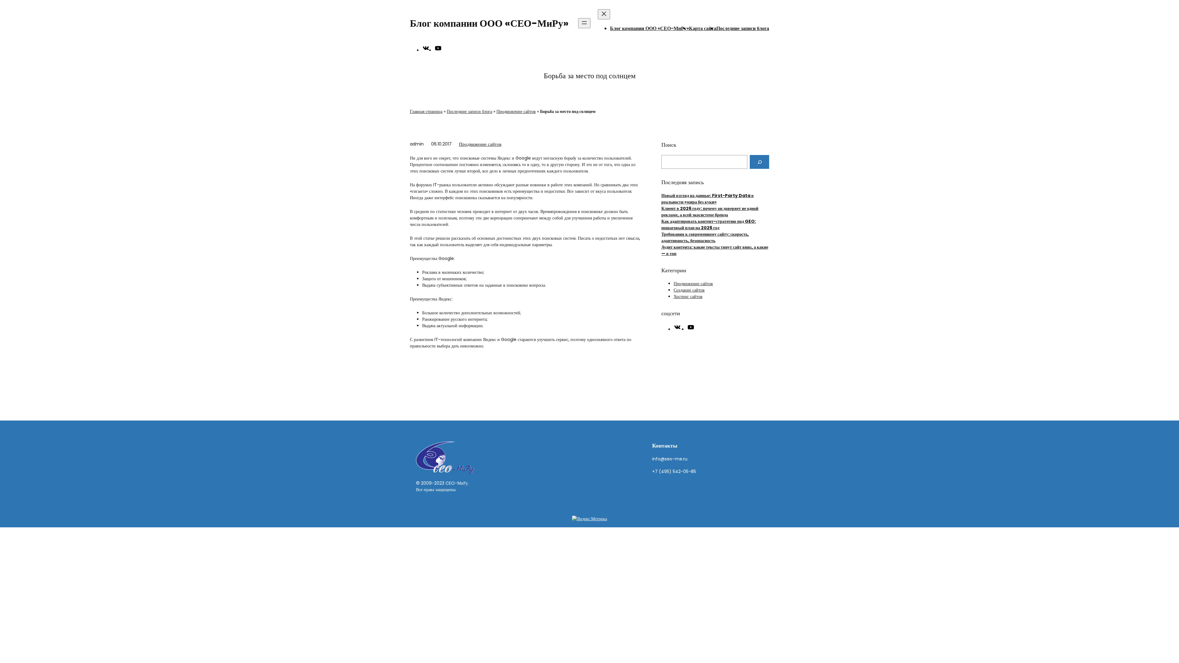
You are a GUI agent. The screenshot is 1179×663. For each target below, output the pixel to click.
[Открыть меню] (584, 23)
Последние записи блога (742, 28)
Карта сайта (702, 28)
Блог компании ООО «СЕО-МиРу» (489, 23)
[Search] (759, 162)
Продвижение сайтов (516, 111)
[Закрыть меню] (604, 14)
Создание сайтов (689, 290)
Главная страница (426, 111)
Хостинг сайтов (688, 296)
